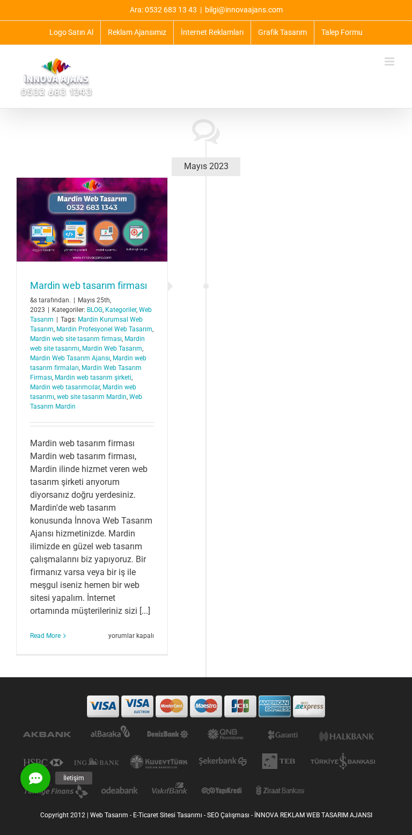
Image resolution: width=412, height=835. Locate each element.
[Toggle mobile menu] (390, 61)
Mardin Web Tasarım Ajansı (70, 358)
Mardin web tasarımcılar (65, 387)
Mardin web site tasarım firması (76, 339)
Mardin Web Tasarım (112, 348)
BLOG (94, 310)
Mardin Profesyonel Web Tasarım (104, 329)
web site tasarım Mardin (92, 397)
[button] (35, 778)
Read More (45, 636)
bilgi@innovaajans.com (244, 9)
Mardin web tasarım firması (88, 285)
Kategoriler (120, 310)
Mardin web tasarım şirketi (93, 377)
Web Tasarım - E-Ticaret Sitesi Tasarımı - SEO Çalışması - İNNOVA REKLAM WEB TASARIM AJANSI (231, 815)
